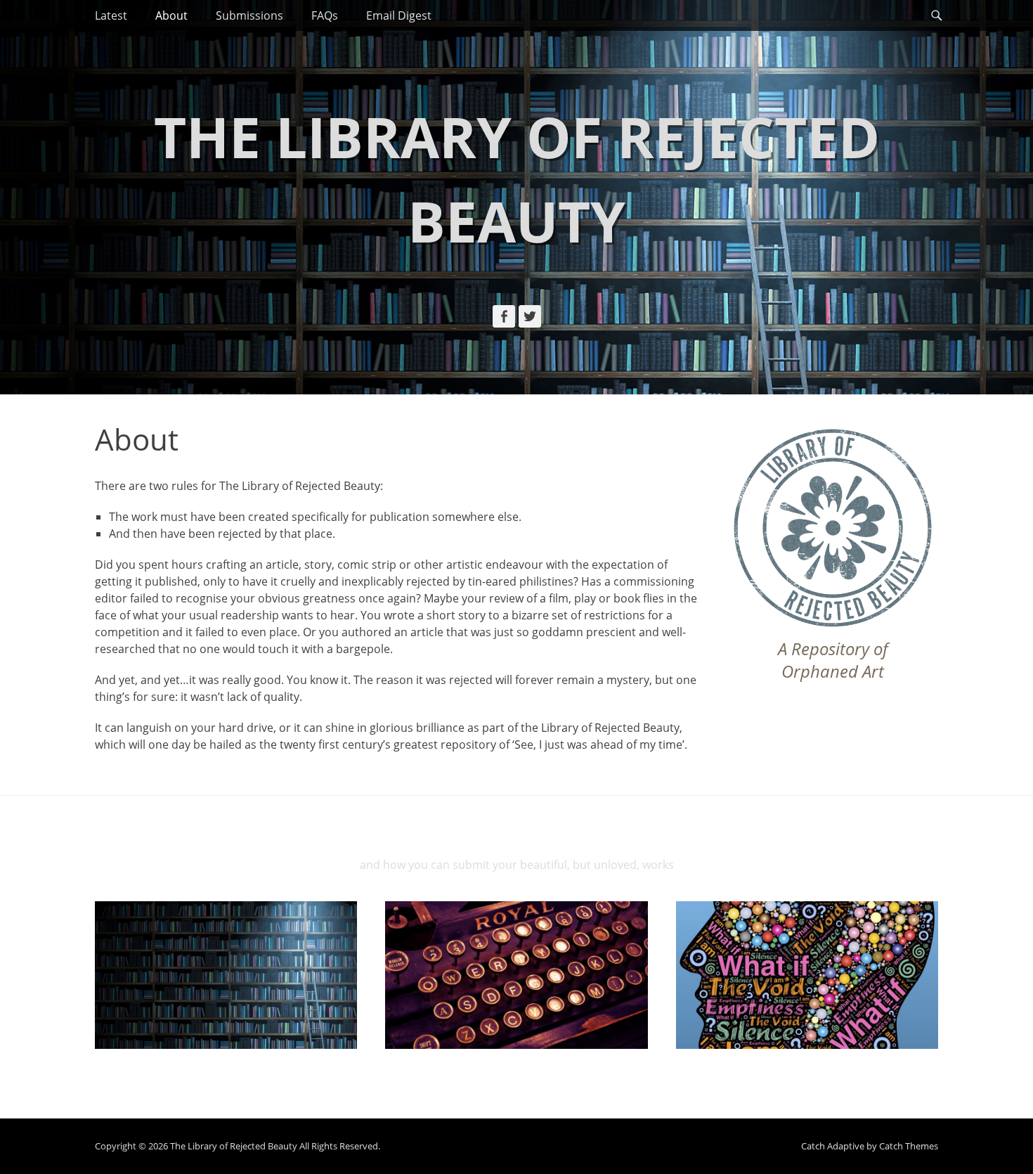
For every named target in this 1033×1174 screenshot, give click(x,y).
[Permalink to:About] (226, 975)
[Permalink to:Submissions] (516, 975)
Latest (111, 15)
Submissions (249, 15)
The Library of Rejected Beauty (233, 1146)
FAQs (324, 15)
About (171, 15)
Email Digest (398, 15)
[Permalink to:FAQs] (807, 975)
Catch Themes (908, 1146)
